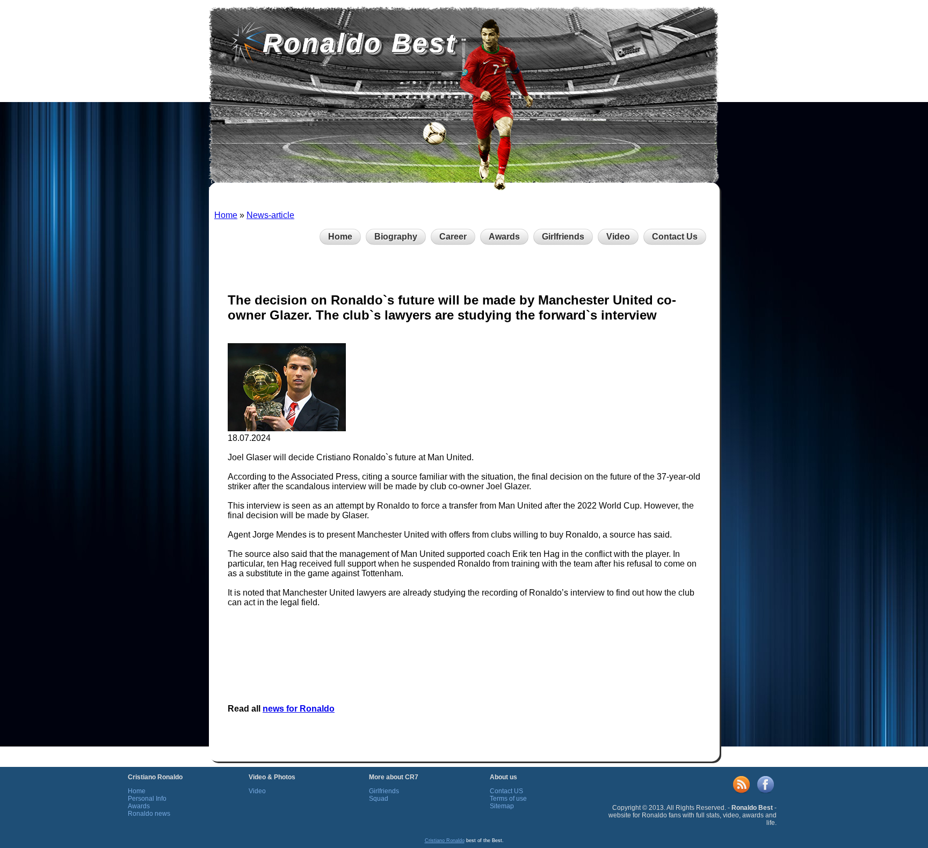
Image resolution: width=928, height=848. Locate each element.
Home (225, 215)
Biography (395, 236)
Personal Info (147, 798)
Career (453, 236)
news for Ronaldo (299, 708)
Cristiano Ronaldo (445, 840)
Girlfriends (563, 236)
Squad (378, 798)
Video (618, 236)
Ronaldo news (149, 813)
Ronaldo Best (359, 43)
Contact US (506, 791)
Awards (504, 236)
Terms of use (508, 798)
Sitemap (502, 806)
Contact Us (675, 236)
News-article (270, 215)
